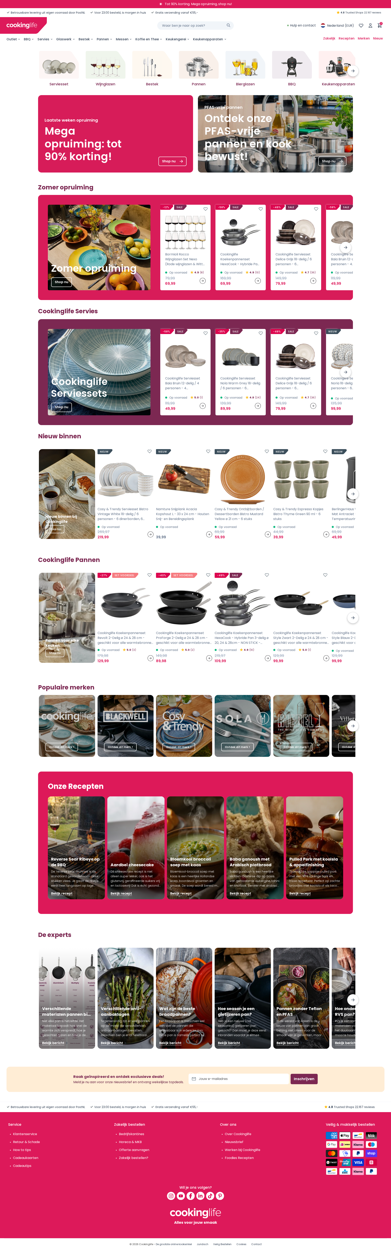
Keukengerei (176, 39)
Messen (122, 39)
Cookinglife (146, 1244)
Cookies (241, 1244)
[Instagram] (171, 1196)
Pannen (103, 39)
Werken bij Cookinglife (242, 1150)
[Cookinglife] (22, 25)
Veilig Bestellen (222, 1244)
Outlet (12, 39)
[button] (353, 71)
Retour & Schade (26, 1142)
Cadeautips (22, 1165)
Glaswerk (63, 39)
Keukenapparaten (208, 39)
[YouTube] (181, 1196)
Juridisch (202, 1244)
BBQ (27, 39)
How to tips (22, 1150)
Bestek (84, 39)
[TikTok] (210, 1196)
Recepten (347, 38)
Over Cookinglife (238, 1134)
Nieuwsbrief (234, 1142)
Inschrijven (304, 1078)
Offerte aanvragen (134, 1150)
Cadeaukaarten (25, 1157)
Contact (256, 1244)
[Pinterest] (220, 1196)
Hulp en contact (303, 25)
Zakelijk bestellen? (133, 1157)
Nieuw (378, 38)
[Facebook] (191, 1196)
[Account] (370, 25)
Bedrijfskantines (131, 1134)
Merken (364, 38)
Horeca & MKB (130, 1142)
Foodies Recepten (239, 1157)
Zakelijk (329, 38)
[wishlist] (361, 25)
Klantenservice (25, 1134)
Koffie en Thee (147, 39)
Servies (43, 39)
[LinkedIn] (200, 1196)
